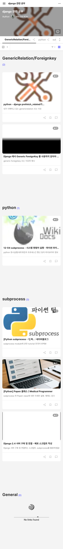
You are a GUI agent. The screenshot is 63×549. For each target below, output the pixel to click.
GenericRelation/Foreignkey (19, 39)
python (42, 40)
